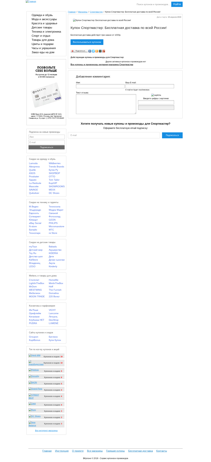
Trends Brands (56, 166)
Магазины (76, 4)
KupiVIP (53, 183)
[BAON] (33, 382)
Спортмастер (96, 12)
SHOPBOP (54, 173)
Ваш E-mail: (130, 82)
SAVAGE (33, 189)
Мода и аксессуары (44, 19)
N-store (33, 226)
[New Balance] (36, 425)
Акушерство (55, 250)
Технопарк (34, 233)
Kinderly (53, 266)
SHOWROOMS (57, 186)
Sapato (32, 179)
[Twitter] (93, 51)
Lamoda (33, 163)
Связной (53, 213)
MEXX (52, 189)
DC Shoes (54, 193)
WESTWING (35, 290)
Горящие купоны (119, 4)
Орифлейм (35, 313)
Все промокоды (96, 4)
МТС (51, 229)
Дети (51, 256)
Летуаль (53, 316)
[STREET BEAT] (36, 398)
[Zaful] (32, 404)
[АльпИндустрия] (36, 364)
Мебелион (34, 293)
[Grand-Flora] (35, 389)
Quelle (32, 170)
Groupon (33, 336)
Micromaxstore (56, 226)
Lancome (54, 313)
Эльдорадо (35, 210)
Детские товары (42, 27)
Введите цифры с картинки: (156, 98)
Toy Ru (32, 253)
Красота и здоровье (44, 23)
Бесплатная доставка (140, 450)
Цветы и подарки (43, 44)
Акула (52, 263)
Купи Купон (55, 340)
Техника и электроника (46, 31)
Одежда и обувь (42, 15)
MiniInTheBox (56, 283)
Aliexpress (34, 166)
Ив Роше (33, 310)
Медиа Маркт (56, 210)
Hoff (51, 286)
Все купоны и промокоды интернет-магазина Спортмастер (102, 64)
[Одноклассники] (97, 51)
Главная (72, 12)
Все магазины (95, 450)
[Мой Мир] (100, 51)
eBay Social (35, 223)
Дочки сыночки (57, 259)
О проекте (78, 450)
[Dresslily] (34, 376)
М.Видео (33, 206)
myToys (33, 246)
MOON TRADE (37, 296)
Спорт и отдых (41, 35)
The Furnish (55, 290)
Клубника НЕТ (36, 320)
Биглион (53, 336)
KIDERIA (53, 253)
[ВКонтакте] (90, 51)
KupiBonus (34, 340)
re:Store (53, 233)
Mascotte (34, 186)
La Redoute (35, 183)
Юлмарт (33, 219)
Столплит (34, 280)
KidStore (33, 259)
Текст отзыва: (82, 93)
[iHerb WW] (34, 355)
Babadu (53, 246)
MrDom (33, 286)
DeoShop (54, 320)
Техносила (54, 206)
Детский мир (36, 250)
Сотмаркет (35, 216)
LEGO (32, 266)
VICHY (52, 310)
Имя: (78, 82)
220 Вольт (54, 296)
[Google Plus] (104, 51)
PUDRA (33, 323)
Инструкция (62, 450)
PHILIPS (53, 223)
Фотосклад (54, 216)
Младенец (34, 263)
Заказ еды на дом (43, 52)
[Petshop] (34, 370)
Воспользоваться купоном (87, 42)
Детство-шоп (36, 256)
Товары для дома (43, 39)
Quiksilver (34, 193)
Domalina (54, 293)
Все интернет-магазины (46, 430)
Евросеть (34, 213)
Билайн (33, 229)
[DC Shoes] (35, 416)
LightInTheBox (36, 283)
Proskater (34, 176)
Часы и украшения (44, 48)
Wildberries (54, 163)
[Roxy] (32, 410)
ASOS (32, 173)
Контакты (161, 450)
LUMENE (53, 323)
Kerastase (34, 316)
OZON (52, 219)
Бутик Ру (53, 170)
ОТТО (52, 176)
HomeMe (53, 280)
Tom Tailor (54, 179)
